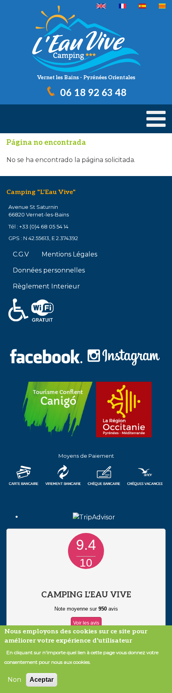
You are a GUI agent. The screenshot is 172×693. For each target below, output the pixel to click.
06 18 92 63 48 (93, 93)
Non (14, 679)
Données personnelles (49, 270)
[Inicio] (86, 39)
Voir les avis (86, 623)
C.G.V (21, 254)
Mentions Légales (69, 254)
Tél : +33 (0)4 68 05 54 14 (38, 226)
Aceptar (42, 679)
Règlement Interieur (46, 286)
